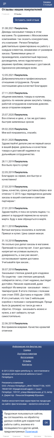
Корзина (47, 2)
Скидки (27, 350)
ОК (46, 422)
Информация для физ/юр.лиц (27, 346)
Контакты (27, 364)
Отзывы (27, 361)
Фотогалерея (27, 357)
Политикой (31, 431)
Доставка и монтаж (27, 353)
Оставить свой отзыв (27, 20)
